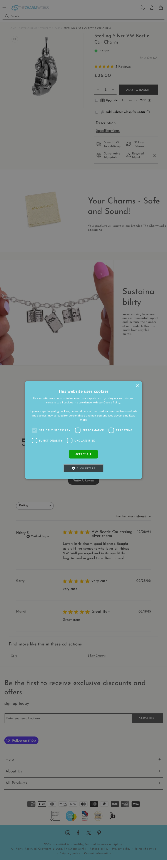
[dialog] (83, 430)
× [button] (137, 386)
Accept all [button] (83, 454)
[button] (83, 468)
